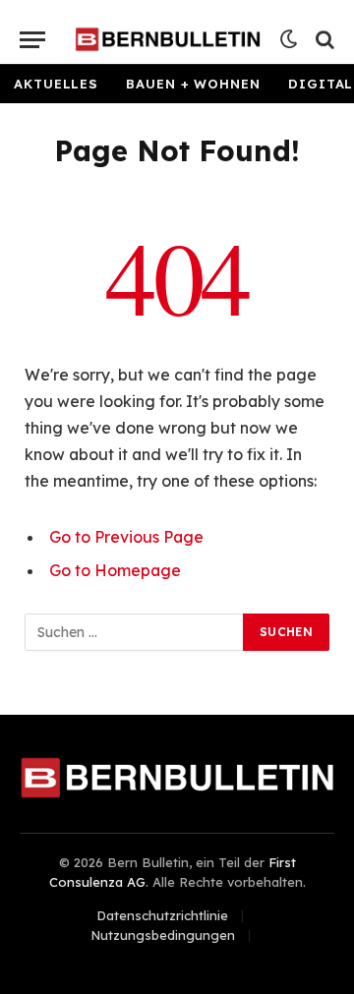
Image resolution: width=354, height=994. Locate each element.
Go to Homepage (115, 570)
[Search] (323, 40)
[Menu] (32, 40)
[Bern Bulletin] (168, 39)
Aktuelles (56, 83)
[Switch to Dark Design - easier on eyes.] (289, 39)
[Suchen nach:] (135, 632)
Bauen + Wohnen (193, 83)
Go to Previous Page (126, 537)
